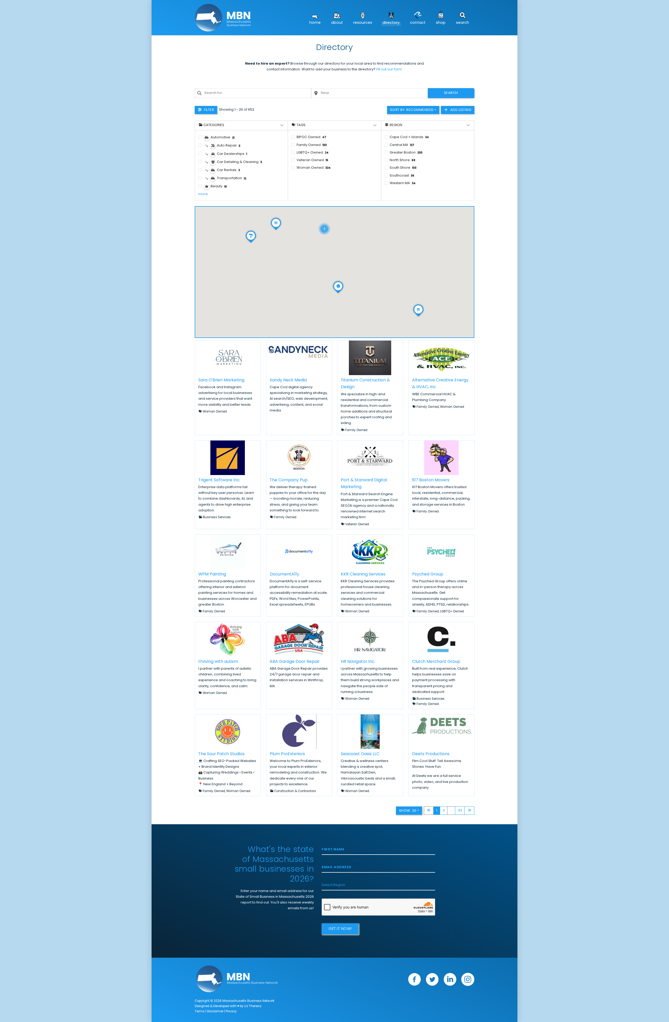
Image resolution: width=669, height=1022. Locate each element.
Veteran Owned (312, 160)
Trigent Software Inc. (219, 480)
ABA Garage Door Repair (295, 661)
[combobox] (253, 93)
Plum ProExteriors (287, 754)
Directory (391, 23)
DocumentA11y (284, 574)
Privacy (231, 1011)
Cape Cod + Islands (409, 137)
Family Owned (312, 145)
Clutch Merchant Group (436, 661)
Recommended (412, 110)
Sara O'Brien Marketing (221, 380)
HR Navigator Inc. (358, 661)
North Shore (402, 160)
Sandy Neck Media (288, 380)
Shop (441, 23)
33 (460, 810)
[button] (324, 222)
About (337, 23)
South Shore (403, 168)
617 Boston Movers (430, 480)
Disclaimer (215, 1011)
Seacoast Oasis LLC (360, 754)
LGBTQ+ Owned (312, 152)
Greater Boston (406, 152)
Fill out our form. (389, 69)
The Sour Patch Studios (221, 754)
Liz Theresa (252, 1006)
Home (315, 23)
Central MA (402, 145)
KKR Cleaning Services (363, 574)
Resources (362, 23)
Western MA (403, 183)
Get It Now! (340, 929)
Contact (417, 23)
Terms (200, 1011)
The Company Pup (289, 480)
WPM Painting (212, 574)
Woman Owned (314, 168)
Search (462, 23)
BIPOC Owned (311, 137)
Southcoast (402, 175)
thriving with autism (218, 661)
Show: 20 (408, 810)
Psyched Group (427, 574)
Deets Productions (430, 754)
